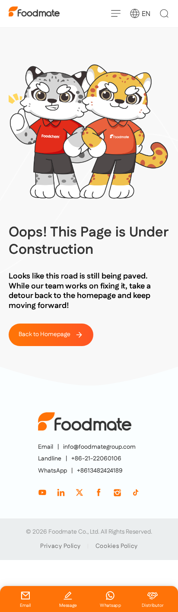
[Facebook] (98, 492)
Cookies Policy (116, 546)
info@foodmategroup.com (99, 447)
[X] (79, 492)
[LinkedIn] (61, 492)
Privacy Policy (60, 546)
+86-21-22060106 (96, 459)
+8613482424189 (100, 471)
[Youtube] (42, 492)
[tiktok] (135, 492)
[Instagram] (117, 492)
